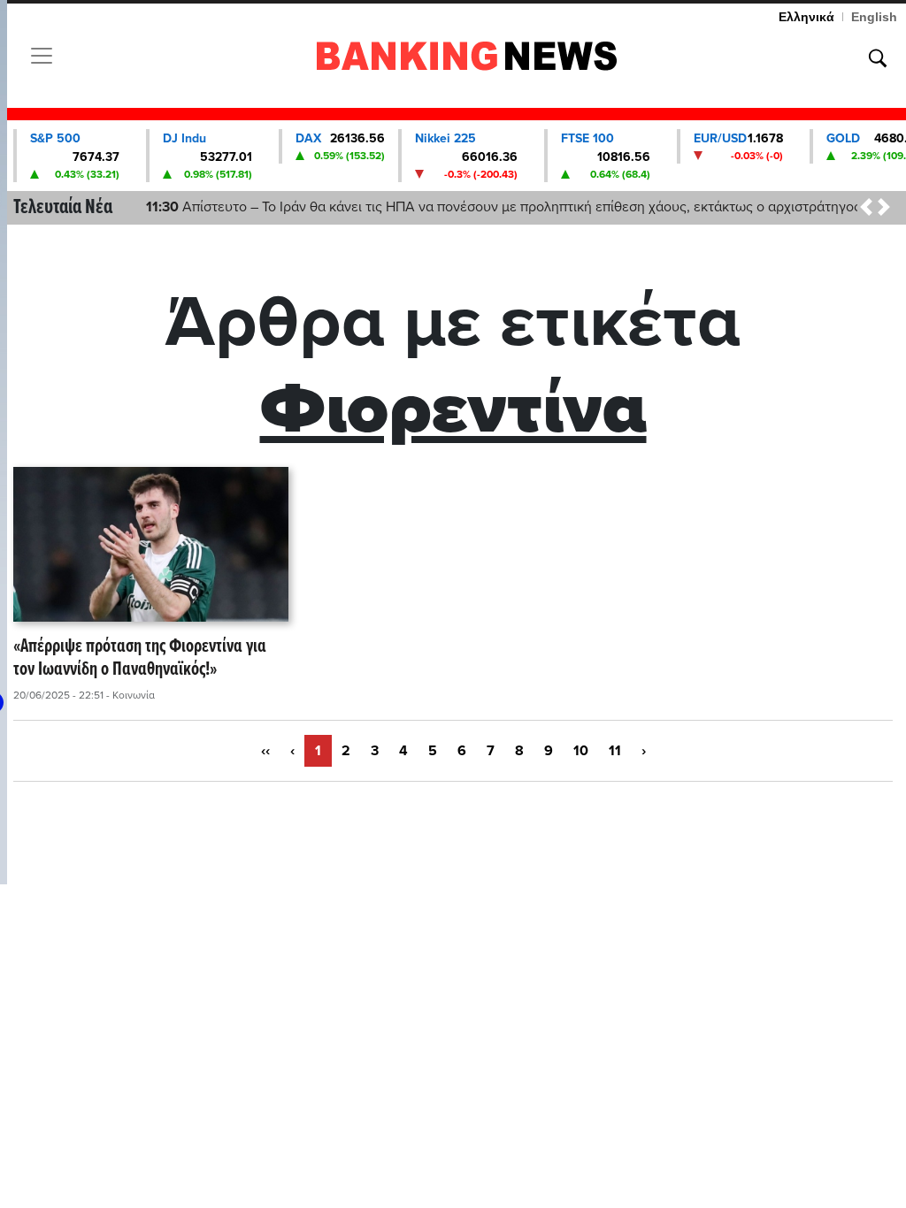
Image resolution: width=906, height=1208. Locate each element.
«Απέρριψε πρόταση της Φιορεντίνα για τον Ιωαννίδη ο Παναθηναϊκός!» (139, 659)
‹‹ (265, 751)
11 (615, 751)
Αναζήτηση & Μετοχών (877, 58)
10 (580, 751)
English (874, 17)
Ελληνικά (806, 17)
